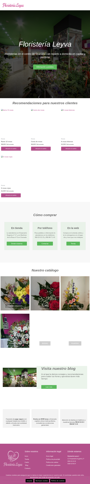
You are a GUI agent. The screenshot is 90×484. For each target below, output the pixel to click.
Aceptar (29, 481)
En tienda (16, 228)
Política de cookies (58, 481)
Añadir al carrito (10, 149)
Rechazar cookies (42, 481)
